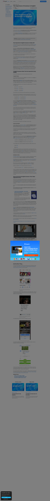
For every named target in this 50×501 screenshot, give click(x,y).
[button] (6, 499)
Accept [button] (6, 497)
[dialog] (6, 495)
